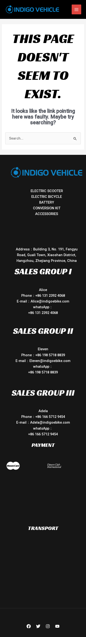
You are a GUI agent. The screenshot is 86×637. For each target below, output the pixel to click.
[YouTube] (57, 626)
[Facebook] (29, 626)
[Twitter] (38, 626)
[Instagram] (48, 626)
